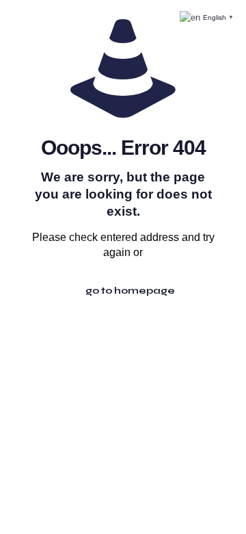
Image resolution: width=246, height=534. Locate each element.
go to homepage (130, 290)
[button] (208, 17)
